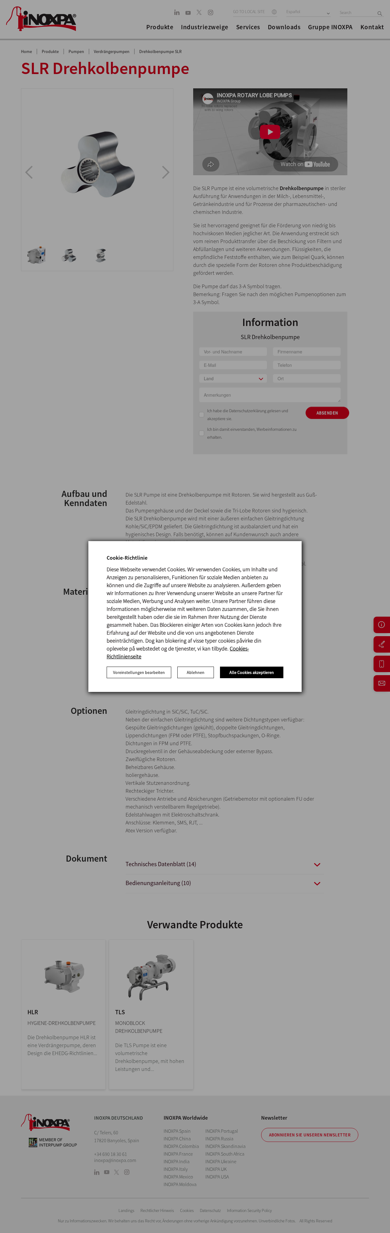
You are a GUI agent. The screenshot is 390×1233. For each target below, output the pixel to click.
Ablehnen (195, 672)
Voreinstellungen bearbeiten (139, 672)
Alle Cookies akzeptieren (251, 672)
